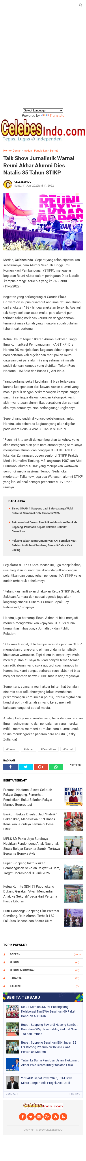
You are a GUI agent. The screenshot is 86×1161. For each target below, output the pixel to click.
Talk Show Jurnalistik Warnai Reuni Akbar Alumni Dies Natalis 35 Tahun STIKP (38, 165)
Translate (57, 115)
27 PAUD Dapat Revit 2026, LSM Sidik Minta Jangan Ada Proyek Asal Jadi (46, 1080)
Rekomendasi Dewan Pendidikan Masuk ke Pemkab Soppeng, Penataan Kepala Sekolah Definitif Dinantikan (44, 527)
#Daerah (11, 749)
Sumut (54, 150)
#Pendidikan (48, 749)
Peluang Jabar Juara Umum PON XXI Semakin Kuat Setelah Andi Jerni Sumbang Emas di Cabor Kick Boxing (44, 545)
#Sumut (68, 749)
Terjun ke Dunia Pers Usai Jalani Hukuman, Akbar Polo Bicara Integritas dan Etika (50, 1063)
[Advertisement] (43, 63)
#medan (29, 749)
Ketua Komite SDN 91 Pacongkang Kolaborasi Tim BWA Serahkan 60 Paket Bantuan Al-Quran (48, 1011)
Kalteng (15, 986)
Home (7, 150)
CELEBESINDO (53, 1129)
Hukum (14, 962)
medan (28, 150)
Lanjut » (74, 1094)
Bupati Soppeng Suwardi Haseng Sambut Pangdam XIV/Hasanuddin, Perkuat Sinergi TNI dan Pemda (50, 1029)
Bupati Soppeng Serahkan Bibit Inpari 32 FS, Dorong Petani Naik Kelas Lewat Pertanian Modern (48, 1047)
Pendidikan (41, 150)
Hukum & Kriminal (22, 970)
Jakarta (16, 978)
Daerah (17, 150)
